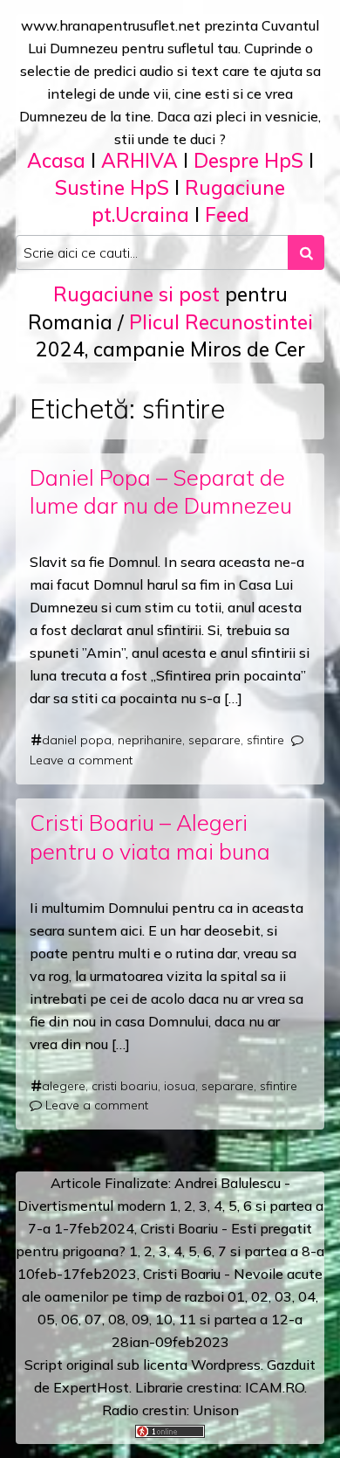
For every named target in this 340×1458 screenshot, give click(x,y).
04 (307, 1296)
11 (187, 1319)
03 (283, 1296)
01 (236, 1296)
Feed (227, 214)
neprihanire (150, 740)
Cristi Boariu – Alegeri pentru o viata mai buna (150, 837)
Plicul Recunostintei (221, 322)
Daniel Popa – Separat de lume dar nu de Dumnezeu (161, 492)
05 (46, 1319)
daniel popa (77, 740)
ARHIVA (139, 160)
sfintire (265, 740)
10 (164, 1319)
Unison (216, 1410)
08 (117, 1319)
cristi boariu (125, 1086)
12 (280, 1319)
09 (140, 1319)
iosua (179, 1086)
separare (214, 740)
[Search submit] (306, 252)
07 (93, 1319)
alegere (63, 1086)
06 (69, 1319)
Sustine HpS (112, 187)
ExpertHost (91, 1387)
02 (260, 1296)
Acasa (56, 160)
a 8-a (307, 1251)
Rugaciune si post (136, 294)
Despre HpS (248, 160)
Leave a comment (81, 760)
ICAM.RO (274, 1387)
